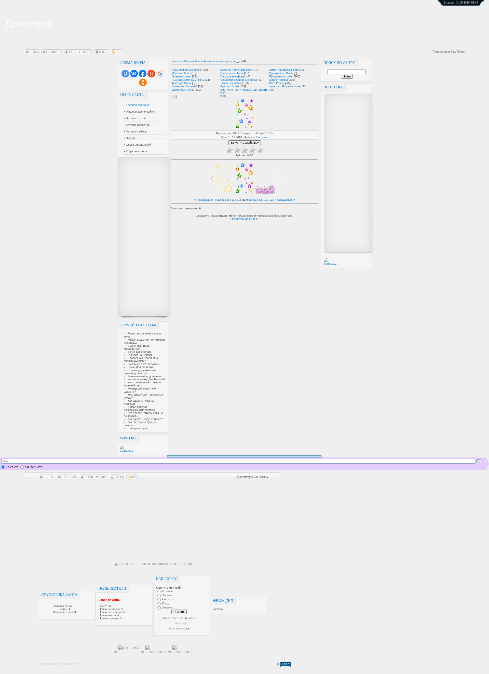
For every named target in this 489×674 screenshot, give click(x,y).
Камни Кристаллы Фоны (284, 69)
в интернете (34, 467)
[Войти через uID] (125, 73)
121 (266, 199)
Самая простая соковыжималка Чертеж (139, 408)
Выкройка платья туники (143, 364)
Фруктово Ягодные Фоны (285, 86)
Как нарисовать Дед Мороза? (146, 379)
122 (271, 199)
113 (224, 199)
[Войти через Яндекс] (151, 73)
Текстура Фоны (181, 83)
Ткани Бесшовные (232, 83)
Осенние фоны (181, 76)
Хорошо (167, 595)
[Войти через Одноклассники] (143, 82)
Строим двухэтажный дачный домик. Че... (140, 372)
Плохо (166, 603)
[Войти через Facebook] (142, 73)
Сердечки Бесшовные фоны (238, 79)
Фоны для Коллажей (184, 86)
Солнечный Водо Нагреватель (137, 347)
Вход (103, 52)
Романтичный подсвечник (144, 376)
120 (261, 199)
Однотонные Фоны (281, 73)
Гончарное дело (138, 428)
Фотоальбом (192, 61)
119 (256, 199)
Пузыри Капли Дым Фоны (188, 79)
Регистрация (80, 52)
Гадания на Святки (140, 354)
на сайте (12, 467)
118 (251, 199)
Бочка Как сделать (140, 351)
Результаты (174, 618)
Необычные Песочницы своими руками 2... (141, 359)
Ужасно (167, 607)
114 (229, 199)
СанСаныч (262, 137)
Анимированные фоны (218, 61)
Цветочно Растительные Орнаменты (244, 89)
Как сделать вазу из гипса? (145, 419)
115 (234, 199)
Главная (53, 52)
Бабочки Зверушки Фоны (236, 69)
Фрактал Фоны (229, 86)
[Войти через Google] (160, 74)
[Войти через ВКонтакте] (134, 73)
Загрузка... (127, 450)
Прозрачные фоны (281, 76)
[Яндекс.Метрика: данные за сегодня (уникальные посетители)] (182, 649)
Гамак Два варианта (141, 367)
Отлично (167, 591)
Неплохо (167, 599)
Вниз (34, 52)
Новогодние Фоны (231, 73)
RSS (118, 52)
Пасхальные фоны (232, 76)
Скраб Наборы (278, 79)
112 (218, 199)
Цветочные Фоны (183, 89)
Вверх (48, 477)
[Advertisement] (141, 236)
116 (239, 199)
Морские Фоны (181, 73)
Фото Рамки (276, 83)
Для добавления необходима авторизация (155, 564)
